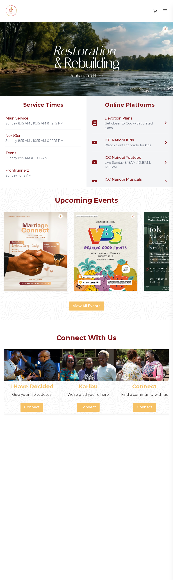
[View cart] (155, 10)
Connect (32, 407)
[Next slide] (164, 58)
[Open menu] (164, 10)
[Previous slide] (9, 58)
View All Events (86, 306)
